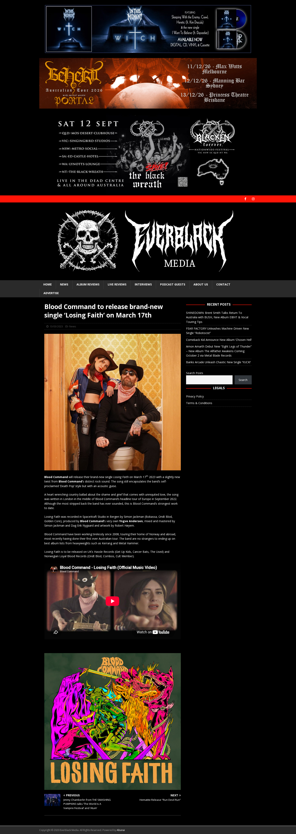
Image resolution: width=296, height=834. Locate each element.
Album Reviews (88, 284)
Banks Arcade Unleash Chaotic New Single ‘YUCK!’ (218, 362)
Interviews (143, 284)
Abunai (121, 830)
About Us (201, 284)
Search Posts (194, 373)
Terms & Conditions (199, 403)
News (64, 284)
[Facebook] (245, 198)
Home (47, 284)
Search (243, 380)
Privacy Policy (195, 396)
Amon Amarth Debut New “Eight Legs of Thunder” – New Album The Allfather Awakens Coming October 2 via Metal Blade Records (219, 350)
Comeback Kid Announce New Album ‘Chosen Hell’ (219, 340)
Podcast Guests (172, 284)
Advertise (51, 293)
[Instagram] (253, 198)
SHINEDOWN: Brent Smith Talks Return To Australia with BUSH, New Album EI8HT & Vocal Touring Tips (217, 317)
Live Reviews (117, 284)
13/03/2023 (56, 326)
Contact (223, 284)
